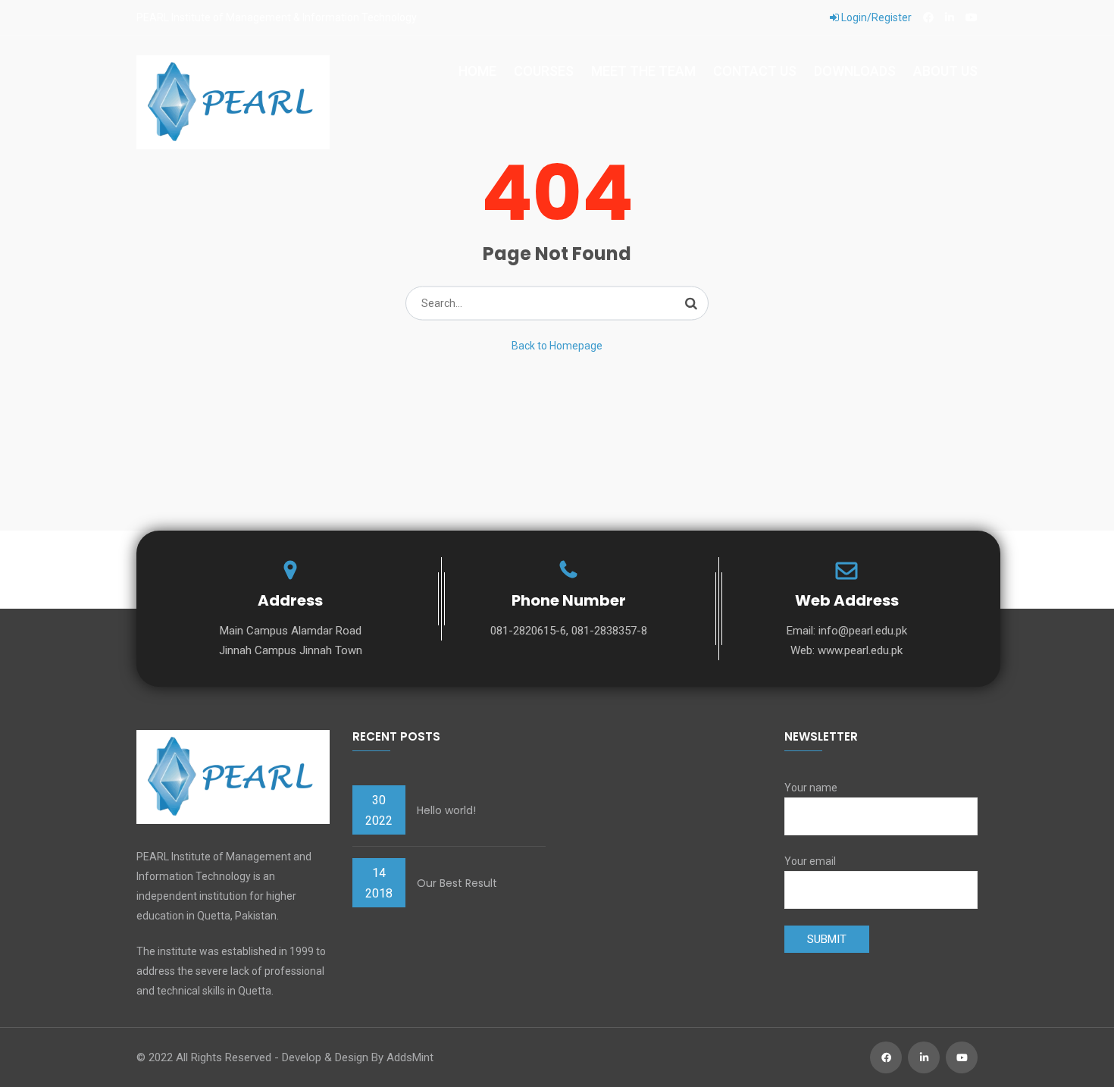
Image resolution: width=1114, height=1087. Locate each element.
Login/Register (875, 17)
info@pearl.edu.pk (862, 630)
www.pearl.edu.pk (860, 650)
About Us (945, 71)
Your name (810, 788)
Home (477, 71)
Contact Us (754, 71)
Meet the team (643, 71)
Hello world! (446, 810)
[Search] (691, 303)
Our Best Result (457, 883)
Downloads (855, 71)
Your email (810, 861)
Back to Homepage (557, 346)
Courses (544, 71)
